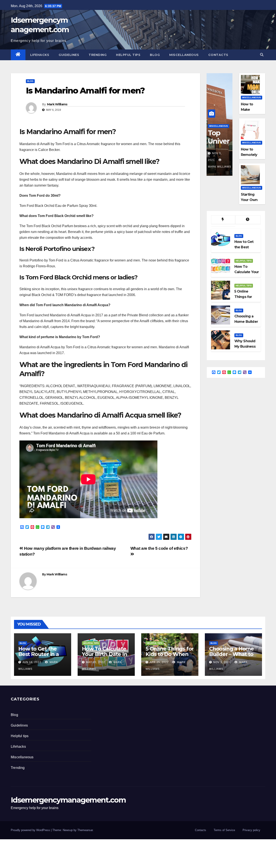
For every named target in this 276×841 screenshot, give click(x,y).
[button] (261, 55)
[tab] (223, 219)
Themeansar (85, 830)
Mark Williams (57, 104)
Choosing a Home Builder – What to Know (231, 654)
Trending (98, 55)
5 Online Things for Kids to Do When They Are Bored (170, 654)
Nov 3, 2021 (222, 662)
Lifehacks (39, 55)
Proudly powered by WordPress (31, 830)
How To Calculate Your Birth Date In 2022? (104, 654)
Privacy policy (251, 830)
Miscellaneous (184, 55)
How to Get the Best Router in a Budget (38, 654)
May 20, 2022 (95, 662)
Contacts (218, 55)
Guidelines (69, 55)
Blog (155, 55)
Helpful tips (128, 55)
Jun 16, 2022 (31, 662)
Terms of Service (224, 830)
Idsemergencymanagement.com (68, 800)
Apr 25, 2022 (159, 662)
